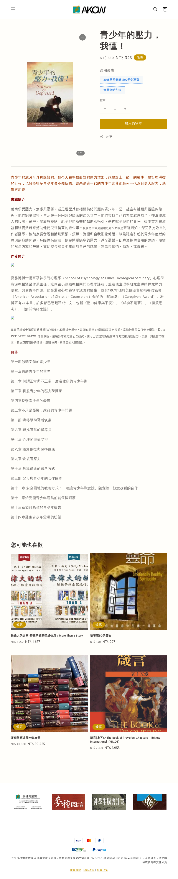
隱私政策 (89, 870)
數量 (103, 100)
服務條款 (75, 870)
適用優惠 (107, 70)
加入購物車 (133, 123)
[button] (13, 9)
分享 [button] (109, 136)
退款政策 (102, 870)
